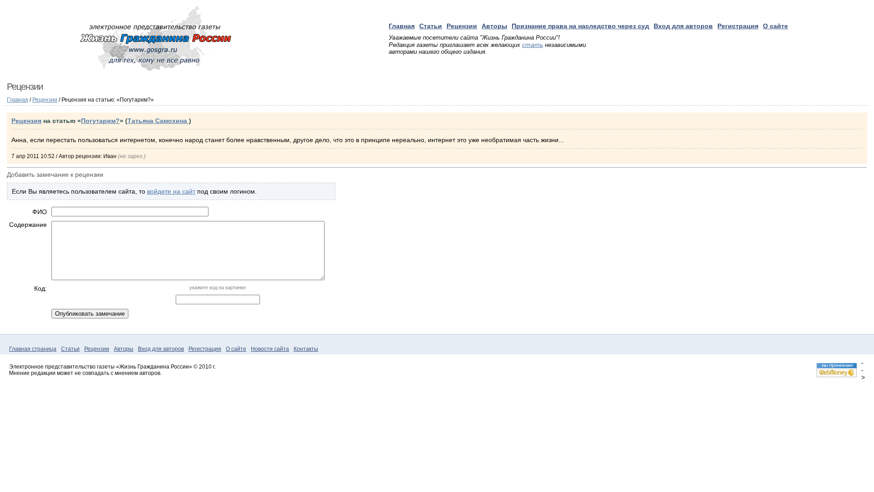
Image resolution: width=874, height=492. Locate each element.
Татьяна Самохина (158, 120)
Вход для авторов (683, 26)
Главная (402, 26)
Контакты (306, 349)
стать (532, 44)
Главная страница (32, 349)
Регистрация (737, 26)
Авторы (494, 26)
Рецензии (462, 26)
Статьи (430, 26)
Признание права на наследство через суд (580, 26)
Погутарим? (100, 120)
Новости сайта (270, 349)
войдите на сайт (171, 191)
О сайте (775, 26)
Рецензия (26, 120)
